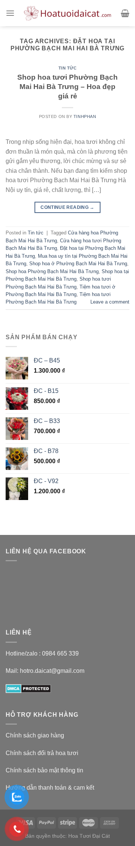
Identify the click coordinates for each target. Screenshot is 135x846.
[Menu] (10, 13)
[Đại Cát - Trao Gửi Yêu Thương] (67, 13)
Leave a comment (109, 302)
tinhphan (85, 116)
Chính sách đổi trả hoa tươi (42, 753)
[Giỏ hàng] (125, 13)
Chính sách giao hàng (35, 735)
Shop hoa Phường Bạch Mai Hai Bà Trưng (52, 271)
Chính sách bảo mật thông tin (44, 770)
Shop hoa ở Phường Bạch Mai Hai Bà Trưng (78, 263)
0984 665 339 (60, 653)
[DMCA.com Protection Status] (28, 688)
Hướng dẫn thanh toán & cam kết (50, 787)
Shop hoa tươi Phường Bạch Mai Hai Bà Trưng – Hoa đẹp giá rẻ (67, 86)
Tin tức (67, 68)
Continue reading (67, 207)
